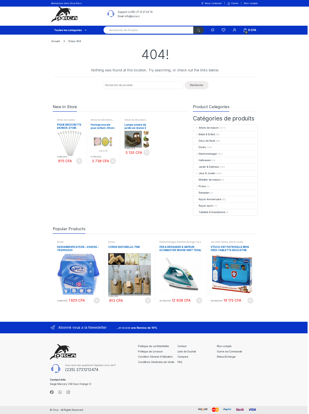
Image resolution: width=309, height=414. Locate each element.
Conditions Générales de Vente (156, 361)
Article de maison (208, 127)
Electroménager (208, 153)
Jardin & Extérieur (209, 166)
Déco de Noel (207, 140)
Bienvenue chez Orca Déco (66, 3)
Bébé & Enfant (207, 134)
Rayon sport (206, 205)
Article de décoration (101, 119)
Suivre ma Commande (229, 351)
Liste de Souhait (187, 351)
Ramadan (204, 192)
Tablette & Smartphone (212, 212)
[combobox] (149, 30)
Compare (183, 356)
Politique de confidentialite (153, 346)
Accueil (55, 41)
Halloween (205, 160)
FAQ (180, 361)
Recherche (196, 85)
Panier (234, 3)
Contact (182, 346)
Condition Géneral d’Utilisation (155, 356)
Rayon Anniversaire (210, 199)
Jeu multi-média (219, 242)
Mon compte (251, 3)
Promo (202, 186)
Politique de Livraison (150, 351)
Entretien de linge (186, 242)
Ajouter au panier (79, 161)
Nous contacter (213, 3)
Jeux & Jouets (207, 173)
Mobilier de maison (209, 179)
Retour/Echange (226, 356)
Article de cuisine (66, 119)
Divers (202, 147)
